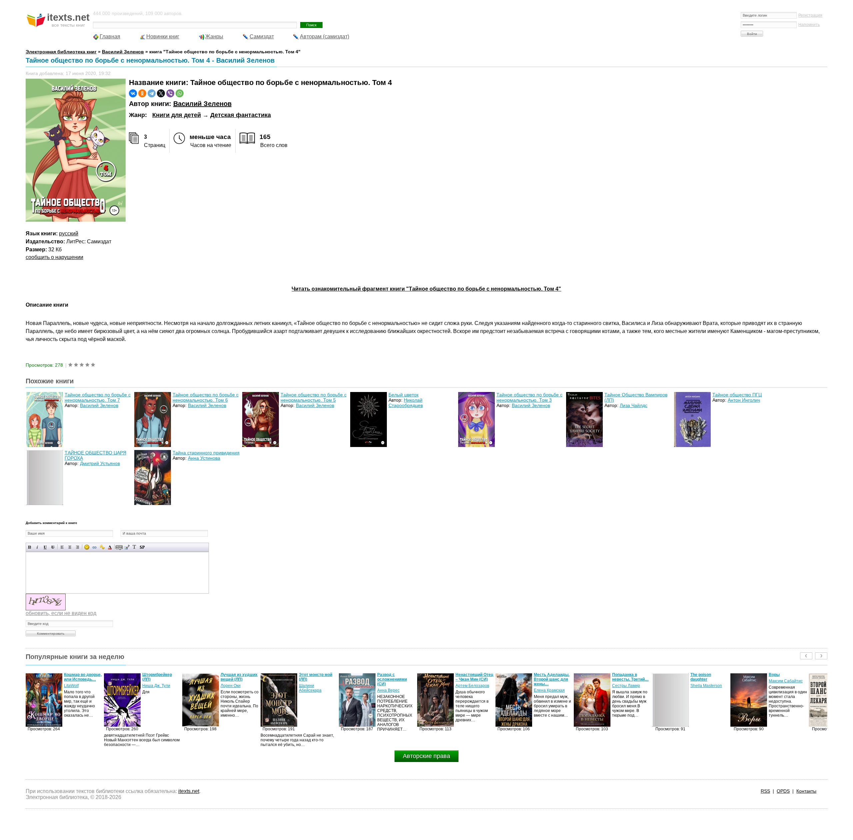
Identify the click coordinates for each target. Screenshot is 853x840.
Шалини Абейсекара (232, 688)
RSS (765, 791)
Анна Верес (310, 690)
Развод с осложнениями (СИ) (314, 679)
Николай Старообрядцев (406, 402)
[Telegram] (152, 93)
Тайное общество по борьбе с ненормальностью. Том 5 (314, 397)
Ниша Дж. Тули (78, 685)
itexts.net (188, 791)
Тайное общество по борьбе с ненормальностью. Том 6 (206, 397)
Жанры (214, 36)
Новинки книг (162, 36)
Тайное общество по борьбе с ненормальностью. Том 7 (98, 397)
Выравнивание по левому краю (62, 547)
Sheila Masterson (628, 685)
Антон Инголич (744, 400)
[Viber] (170, 93)
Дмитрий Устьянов (100, 463)
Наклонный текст (37, 547)
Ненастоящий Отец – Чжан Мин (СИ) (396, 677)
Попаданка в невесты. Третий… (552, 677)
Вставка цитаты (127, 547)
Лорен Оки (152, 685)
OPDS (783, 791)
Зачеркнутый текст (53, 547)
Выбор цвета (110, 547)
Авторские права (426, 756)
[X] (161, 93)
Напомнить (809, 24)
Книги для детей (176, 115)
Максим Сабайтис (707, 681)
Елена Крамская (470, 690)
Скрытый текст (119, 547)
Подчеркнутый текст (45, 547)
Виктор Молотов (784, 690)
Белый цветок (404, 394)
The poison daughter (622, 677)
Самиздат (262, 36)
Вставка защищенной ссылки (102, 547)
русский (68, 233)
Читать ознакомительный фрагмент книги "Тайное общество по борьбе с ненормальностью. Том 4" (426, 289)
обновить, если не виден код (61, 613)
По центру (70, 547)
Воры (695, 674)
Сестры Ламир (548, 685)
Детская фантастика (240, 115)
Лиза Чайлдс (633, 405)
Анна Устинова (204, 458)
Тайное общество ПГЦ (737, 394)
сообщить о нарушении (54, 257)
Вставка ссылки (94, 547)
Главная (110, 36)
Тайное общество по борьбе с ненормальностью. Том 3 (529, 397)
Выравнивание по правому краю (77, 547)
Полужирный (30, 547)
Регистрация (810, 15)
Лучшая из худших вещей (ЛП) (160, 677)
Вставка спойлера (142, 547)
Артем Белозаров (394, 685)
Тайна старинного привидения (206, 452)
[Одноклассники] (142, 93)
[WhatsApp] (180, 93)
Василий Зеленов (202, 103)
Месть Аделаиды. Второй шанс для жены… (473, 679)
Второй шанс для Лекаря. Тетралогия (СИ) (788, 679)
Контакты (806, 791)
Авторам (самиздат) (324, 36)
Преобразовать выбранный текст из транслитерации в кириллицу (134, 547)
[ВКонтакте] (133, 93)
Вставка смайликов (87, 547)
